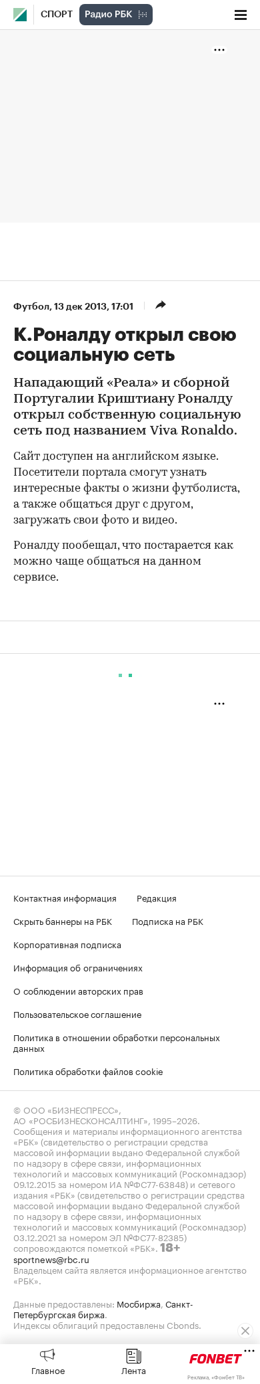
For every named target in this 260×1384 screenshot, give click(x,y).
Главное (48, 1369)
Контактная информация (65, 897)
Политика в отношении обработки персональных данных (116, 1042)
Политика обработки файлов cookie (88, 1070)
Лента (133, 1369)
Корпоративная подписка (67, 943)
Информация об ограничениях (78, 966)
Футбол (31, 306)
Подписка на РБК (167, 920)
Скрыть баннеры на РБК (62, 920)
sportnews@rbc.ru (51, 1258)
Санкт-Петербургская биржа (103, 1308)
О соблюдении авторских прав (78, 990)
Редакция (157, 897)
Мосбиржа (139, 1303)
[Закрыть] (245, 1331)
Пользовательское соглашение (77, 1013)
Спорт (57, 14)
